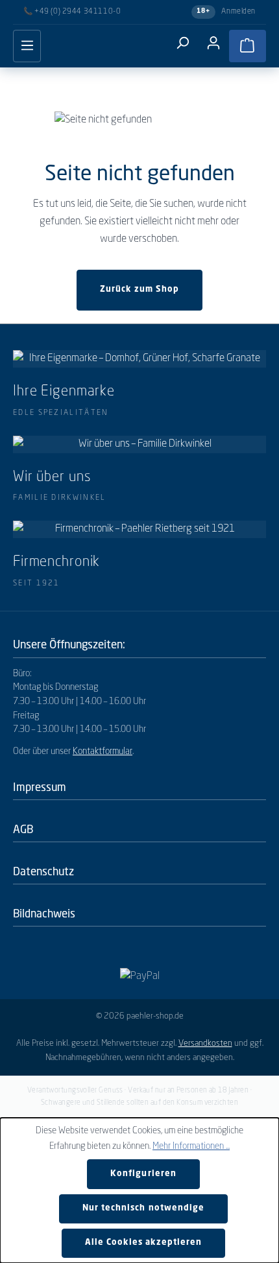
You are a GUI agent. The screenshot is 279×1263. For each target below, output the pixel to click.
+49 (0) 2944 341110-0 (77, 12)
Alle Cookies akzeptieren (143, 1242)
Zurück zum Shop (139, 289)
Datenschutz (43, 871)
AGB (23, 829)
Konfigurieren (143, 1174)
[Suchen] (182, 43)
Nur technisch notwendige (143, 1208)
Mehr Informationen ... (191, 1146)
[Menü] (27, 46)
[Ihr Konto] (213, 43)
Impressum (39, 787)
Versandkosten (205, 1043)
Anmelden (238, 12)
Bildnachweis (44, 913)
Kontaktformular (102, 751)
